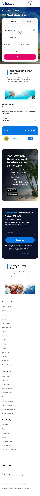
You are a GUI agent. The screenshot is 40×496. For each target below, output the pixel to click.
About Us (5, 425)
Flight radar (5, 380)
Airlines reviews (7, 393)
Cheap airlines (6, 384)
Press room (5, 433)
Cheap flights (6, 307)
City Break (5, 311)
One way (28, 21)
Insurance (5, 352)
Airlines (9, 10)
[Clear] (34, 30)
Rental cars (6, 336)
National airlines (7, 388)
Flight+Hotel (6, 323)
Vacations (5, 315)
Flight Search (6, 327)
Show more (26, 253)
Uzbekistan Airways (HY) (16, 139)
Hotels (4, 332)
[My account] (30, 3)
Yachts (4, 340)
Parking (4, 356)
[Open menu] (36, 3)
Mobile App (5, 376)
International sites (10, 475)
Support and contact (9, 450)
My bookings (6, 445)
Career (4, 437)
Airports (4, 397)
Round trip (12, 21)
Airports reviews (7, 401)
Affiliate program (7, 441)
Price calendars (7, 405)
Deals (4, 348)
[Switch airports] (20, 33)
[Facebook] (4, 466)
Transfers (5, 361)
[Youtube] (10, 466)
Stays (4, 319)
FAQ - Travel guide (8, 413)
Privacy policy (23, 484)
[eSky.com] (3, 10)
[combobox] (18, 30)
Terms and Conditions (9, 484)
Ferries (4, 344)
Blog (3, 429)
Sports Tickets (7, 365)
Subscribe (20, 240)
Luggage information (8, 409)
